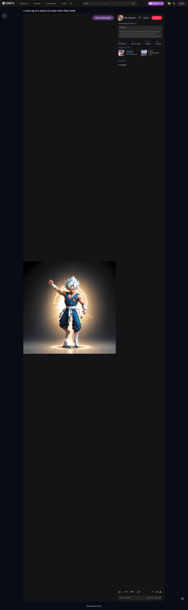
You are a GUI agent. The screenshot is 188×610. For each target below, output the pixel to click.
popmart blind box (137, 36)
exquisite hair (139, 31)
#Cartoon (122, 60)
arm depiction (149, 31)
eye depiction (150, 34)
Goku (121, 31)
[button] (133, 3)
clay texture (148, 36)
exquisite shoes (139, 34)
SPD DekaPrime (131, 17)
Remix (156, 18)
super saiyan (128, 31)
